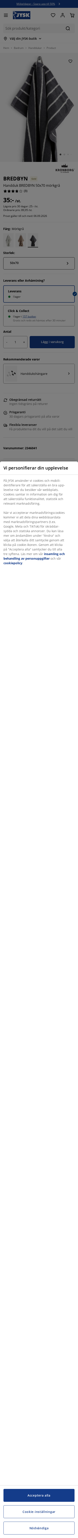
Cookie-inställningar (39, 1512)
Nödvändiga (39, 1528)
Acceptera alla (39, 1495)
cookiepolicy (12, 563)
